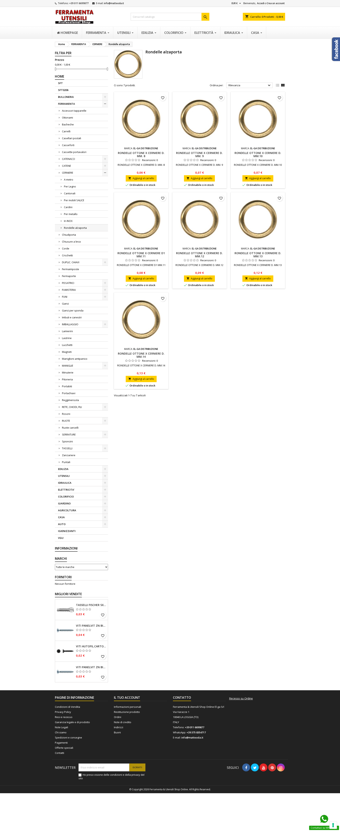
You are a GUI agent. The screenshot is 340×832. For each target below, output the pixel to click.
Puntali (66, 462)
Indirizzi (118, 727)
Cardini (68, 207)
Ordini (117, 717)
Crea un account (276, 3)
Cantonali (69, 193)
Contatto (182, 697)
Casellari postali (71, 138)
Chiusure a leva (71, 241)
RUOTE (66, 420)
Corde (65, 248)
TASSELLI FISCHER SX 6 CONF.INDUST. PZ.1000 (91, 605)
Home (59, 76)
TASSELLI (67, 448)
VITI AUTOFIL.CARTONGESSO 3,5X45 (91, 646)
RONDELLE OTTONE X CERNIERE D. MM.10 (258, 154)
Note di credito (122, 722)
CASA (61, 517)
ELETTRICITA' (66, 489)
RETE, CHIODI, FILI (72, 407)
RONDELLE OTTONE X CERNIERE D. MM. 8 (141, 154)
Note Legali (61, 727)
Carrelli (66, 131)
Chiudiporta (69, 234)
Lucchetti (67, 345)
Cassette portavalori (74, 152)
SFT (60, 83)
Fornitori (63, 577)
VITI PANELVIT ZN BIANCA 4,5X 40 (91, 625)
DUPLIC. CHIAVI (70, 262)
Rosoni (66, 414)
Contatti (59, 753)
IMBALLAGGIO (70, 324)
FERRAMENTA (66, 104)
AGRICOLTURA (67, 510)
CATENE (66, 166)
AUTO (62, 524)
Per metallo (71, 214)
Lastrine (67, 338)
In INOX (68, 221)
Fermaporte (69, 276)
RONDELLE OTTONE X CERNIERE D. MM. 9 (199, 154)
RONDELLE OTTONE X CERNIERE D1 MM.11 (141, 254)
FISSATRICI (68, 283)
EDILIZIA (63, 469)
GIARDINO (64, 503)
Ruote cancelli (70, 427)
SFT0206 (63, 90)
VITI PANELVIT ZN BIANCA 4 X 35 (91, 667)
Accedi (260, 3)
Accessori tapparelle (74, 110)
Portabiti (67, 386)
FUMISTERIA (69, 290)
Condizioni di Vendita (67, 707)
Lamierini (67, 331)
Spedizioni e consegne (68, 737)
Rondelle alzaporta (75, 228)
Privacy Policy (63, 712)
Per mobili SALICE (74, 200)
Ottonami (67, 117)
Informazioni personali (127, 707)
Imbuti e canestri (72, 317)
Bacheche (68, 124)
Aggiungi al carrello (141, 178)
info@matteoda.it (114, 3)
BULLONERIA (66, 97)
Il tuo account (127, 697)
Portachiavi (68, 393)
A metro (68, 179)
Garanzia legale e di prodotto (72, 722)
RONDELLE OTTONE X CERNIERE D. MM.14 (141, 355)
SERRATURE (69, 434)
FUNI (64, 296)
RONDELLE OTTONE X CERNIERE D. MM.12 (199, 254)
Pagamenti (61, 742)
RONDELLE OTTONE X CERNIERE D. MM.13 (258, 254)
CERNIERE (67, 172)
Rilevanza (250, 85)
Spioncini (67, 441)
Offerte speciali (64, 748)
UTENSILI (64, 476)
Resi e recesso (63, 717)
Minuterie (67, 372)
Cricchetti (67, 255)
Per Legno (70, 186)
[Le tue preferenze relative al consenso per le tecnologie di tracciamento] (333, 825)
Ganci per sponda (72, 310)
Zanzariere (68, 455)
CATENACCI (68, 159)
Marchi (61, 558)
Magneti (67, 352)
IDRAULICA (64, 483)
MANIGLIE (67, 365)
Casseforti (68, 145)
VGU (61, 538)
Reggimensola (70, 400)
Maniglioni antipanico (74, 358)
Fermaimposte (70, 269)
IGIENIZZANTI (67, 531)
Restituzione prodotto (127, 712)
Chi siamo (61, 732)
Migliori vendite (68, 594)
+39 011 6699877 (79, 3)
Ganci (65, 303)
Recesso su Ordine (241, 698)
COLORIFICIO (66, 496)
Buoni (117, 732)
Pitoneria (67, 379)
